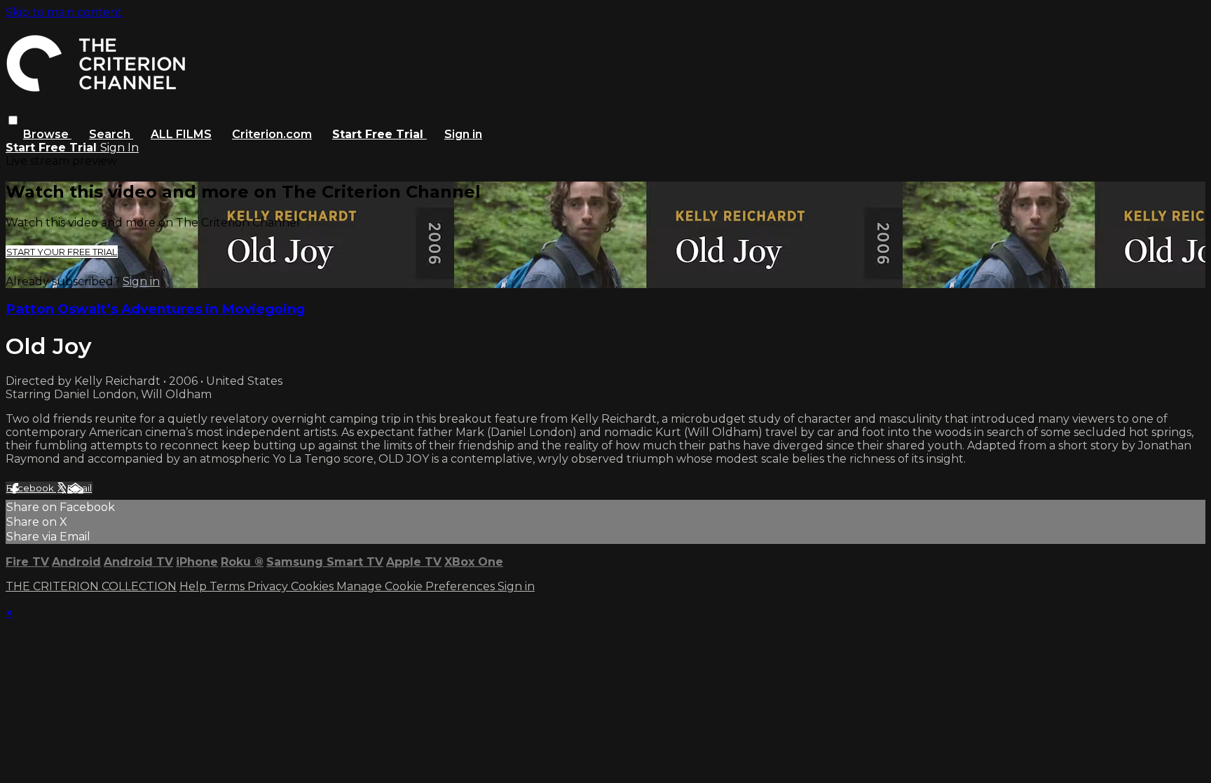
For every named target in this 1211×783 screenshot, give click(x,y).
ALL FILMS (181, 134)
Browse (47, 134)
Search (111, 134)
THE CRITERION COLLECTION (91, 586)
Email (79, 487)
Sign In (119, 147)
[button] (13, 120)
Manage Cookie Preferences (417, 586)
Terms (228, 586)
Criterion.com (272, 134)
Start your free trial (61, 251)
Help (194, 586)
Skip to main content (64, 12)
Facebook (31, 487)
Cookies (313, 586)
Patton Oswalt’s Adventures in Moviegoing (155, 309)
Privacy (269, 586)
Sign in (463, 134)
